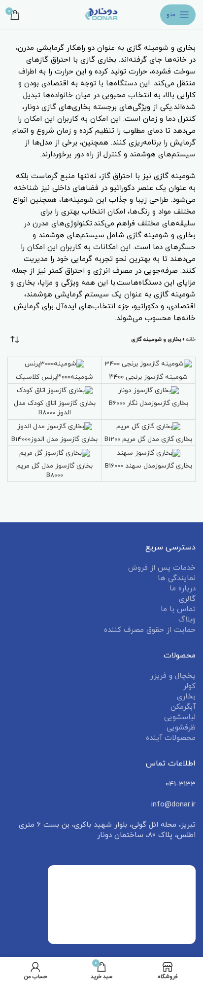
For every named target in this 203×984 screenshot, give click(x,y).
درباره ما (182, 588)
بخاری (186, 697)
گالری (187, 599)
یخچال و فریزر (173, 676)
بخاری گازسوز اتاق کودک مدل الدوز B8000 (55, 408)
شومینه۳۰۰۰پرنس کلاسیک (54, 377)
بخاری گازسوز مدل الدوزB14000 (54, 439)
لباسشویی (180, 717)
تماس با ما (178, 609)
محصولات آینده (171, 738)
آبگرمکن (183, 707)
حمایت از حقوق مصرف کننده (150, 630)
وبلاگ (187, 620)
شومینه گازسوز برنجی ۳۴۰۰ (148, 377)
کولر (189, 686)
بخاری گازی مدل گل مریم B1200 (148, 439)
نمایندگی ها (177, 578)
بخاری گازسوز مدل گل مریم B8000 (54, 470)
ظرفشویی (181, 728)
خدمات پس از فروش (162, 568)
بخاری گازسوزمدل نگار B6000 (148, 403)
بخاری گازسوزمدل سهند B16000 (148, 466)
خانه (191, 339)
